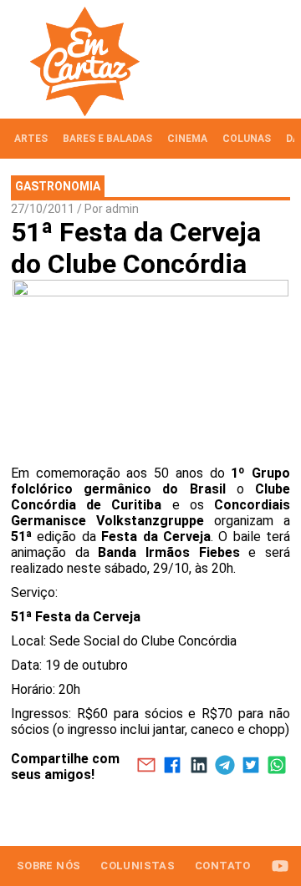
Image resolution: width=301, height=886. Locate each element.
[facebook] (173, 766)
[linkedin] (199, 766)
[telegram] (224, 766)
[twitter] (250, 766)
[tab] (31, 139)
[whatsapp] (277, 766)
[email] (146, 766)
